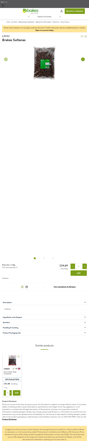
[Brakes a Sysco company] (30, 11)
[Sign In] (61, 11)
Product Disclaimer (9, 419)
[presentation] (44, 310)
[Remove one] (73, 266)
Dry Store (14, 22)
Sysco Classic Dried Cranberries (10, 373)
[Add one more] (84, 266)
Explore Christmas (44, 16)
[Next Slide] (60, 16)
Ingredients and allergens (12, 317)
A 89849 (7, 369)
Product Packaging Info (12, 333)
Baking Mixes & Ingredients (26, 22)
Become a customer (74, 11)
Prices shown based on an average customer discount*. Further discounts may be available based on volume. (44, 28)
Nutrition (6, 322)
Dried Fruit (56, 22)
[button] (22, 286)
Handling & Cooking (10, 327)
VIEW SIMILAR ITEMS (12, 379)
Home (8, 22)
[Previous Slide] (29, 16)
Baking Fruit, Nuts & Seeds (43, 22)
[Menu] (3, 6)
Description (7, 302)
